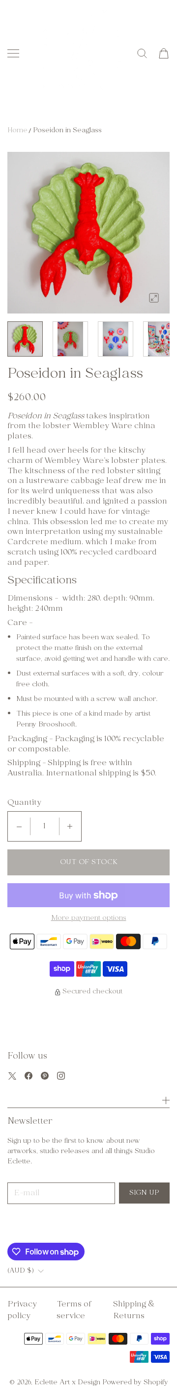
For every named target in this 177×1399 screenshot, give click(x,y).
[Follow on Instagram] (61, 1076)
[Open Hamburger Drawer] (13, 53)
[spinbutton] (44, 826)
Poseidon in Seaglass (67, 130)
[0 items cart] (164, 53)
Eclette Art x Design (67, 1382)
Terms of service (74, 1310)
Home (17, 130)
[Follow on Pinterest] (45, 1076)
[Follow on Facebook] (28, 1076)
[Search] (142, 53)
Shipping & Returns (134, 1310)
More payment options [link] (88, 918)
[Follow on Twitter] (12, 1076)
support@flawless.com (64, 1225)
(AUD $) (20, 1271)
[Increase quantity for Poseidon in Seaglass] (69, 826)
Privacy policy (22, 1310)
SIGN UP (144, 1193)
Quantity (24, 802)
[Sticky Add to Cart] (155, 1374)
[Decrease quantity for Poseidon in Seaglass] (19, 826)
